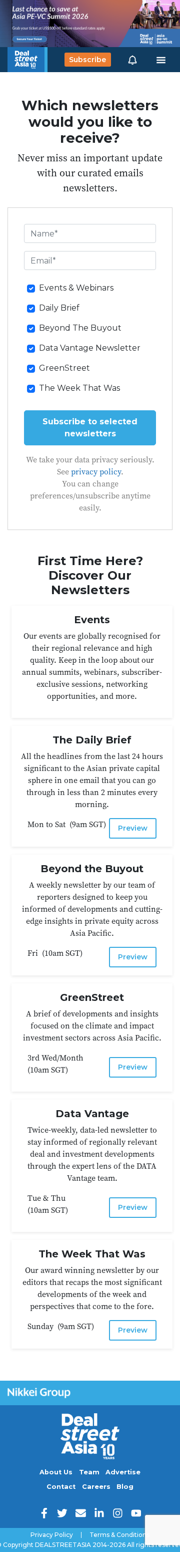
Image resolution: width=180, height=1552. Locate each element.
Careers (96, 1486)
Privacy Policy (51, 1535)
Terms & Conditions (120, 1535)
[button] (132, 60)
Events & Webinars (76, 288)
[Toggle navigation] (161, 59)
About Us (56, 1472)
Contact (61, 1486)
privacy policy (96, 471)
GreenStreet (64, 368)
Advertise (123, 1472)
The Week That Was (79, 388)
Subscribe (87, 59)
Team (89, 1472)
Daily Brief (59, 308)
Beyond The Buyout (80, 328)
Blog (125, 1486)
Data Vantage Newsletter (89, 348)
